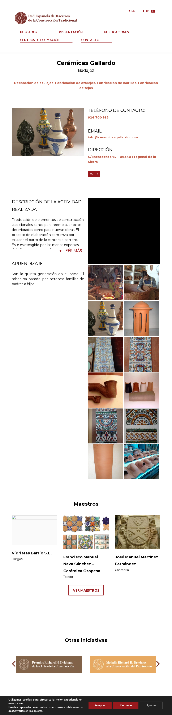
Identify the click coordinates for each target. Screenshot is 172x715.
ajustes (38, 711)
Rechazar (126, 705)
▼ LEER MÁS (70, 251)
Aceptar (100, 705)
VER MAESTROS (86, 590)
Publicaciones (116, 32)
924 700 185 (98, 117)
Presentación (71, 32)
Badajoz (86, 70)
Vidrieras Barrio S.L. (32, 553)
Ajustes (151, 705)
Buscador (28, 32)
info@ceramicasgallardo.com (113, 137)
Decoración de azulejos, (34, 83)
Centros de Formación (40, 40)
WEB (94, 174)
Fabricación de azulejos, (76, 83)
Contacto (90, 40)
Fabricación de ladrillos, (117, 83)
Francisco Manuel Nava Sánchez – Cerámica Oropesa (81, 564)
